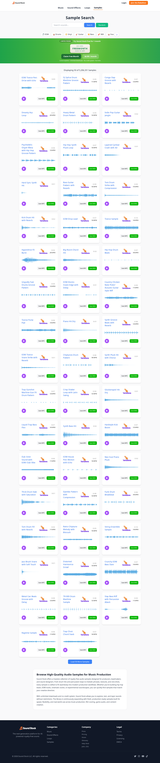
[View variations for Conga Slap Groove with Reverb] (126, 80)
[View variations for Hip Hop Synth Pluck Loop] (84, 146)
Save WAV (51, 99)
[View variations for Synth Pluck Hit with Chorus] (127, 356)
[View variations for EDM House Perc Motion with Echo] (84, 460)
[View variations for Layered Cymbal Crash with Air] (127, 146)
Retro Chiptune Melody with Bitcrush (70, 529)
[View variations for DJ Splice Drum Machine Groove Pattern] (84, 80)
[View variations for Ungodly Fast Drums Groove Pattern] (43, 285)
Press (84, 731)
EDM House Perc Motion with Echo (68, 459)
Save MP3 (41, 99)
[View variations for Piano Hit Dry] (85, 321)
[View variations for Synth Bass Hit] (85, 426)
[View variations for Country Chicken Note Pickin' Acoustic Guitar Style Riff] (126, 286)
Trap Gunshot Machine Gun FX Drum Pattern (29, 392)
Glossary (85, 740)
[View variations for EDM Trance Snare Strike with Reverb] (44, 357)
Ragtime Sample (29, 632)
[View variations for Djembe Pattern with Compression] (84, 494)
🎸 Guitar (80, 34)
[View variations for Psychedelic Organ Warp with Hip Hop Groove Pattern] (43, 149)
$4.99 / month (91, 56)
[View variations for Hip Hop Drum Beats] (126, 251)
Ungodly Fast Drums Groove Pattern (28, 285)
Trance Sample (111, 219)
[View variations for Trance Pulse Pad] (43, 321)
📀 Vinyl (68, 34)
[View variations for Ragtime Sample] (43, 633)
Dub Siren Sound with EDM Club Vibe (28, 459)
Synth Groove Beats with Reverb (111, 322)
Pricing (84, 734)
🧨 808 (101, 34)
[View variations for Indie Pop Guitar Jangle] (127, 114)
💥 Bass (91, 34)
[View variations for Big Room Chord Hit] (85, 251)
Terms (119, 731)
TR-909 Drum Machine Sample (69, 599)
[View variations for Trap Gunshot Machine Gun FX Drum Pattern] (43, 392)
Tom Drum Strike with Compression (111, 185)
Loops (87, 7)
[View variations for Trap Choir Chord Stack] (84, 633)
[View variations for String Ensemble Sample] (126, 528)
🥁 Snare (111, 34)
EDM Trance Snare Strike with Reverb (29, 357)
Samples (98, 7)
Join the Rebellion (138, 3)
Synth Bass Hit (69, 426)
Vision (84, 737)
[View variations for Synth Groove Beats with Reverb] (126, 323)
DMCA (119, 742)
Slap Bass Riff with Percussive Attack (112, 599)
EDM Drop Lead (70, 219)
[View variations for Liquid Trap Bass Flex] (43, 426)
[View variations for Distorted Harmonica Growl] (84, 564)
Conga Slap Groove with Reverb (110, 80)
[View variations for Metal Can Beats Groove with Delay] (43, 599)
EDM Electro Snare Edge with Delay (70, 285)
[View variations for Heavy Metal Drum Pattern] (84, 114)
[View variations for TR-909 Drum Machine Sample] (84, 599)
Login (124, 3)
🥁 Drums (57, 34)
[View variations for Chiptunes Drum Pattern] (84, 356)
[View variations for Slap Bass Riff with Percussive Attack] (126, 599)
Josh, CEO (85, 746)
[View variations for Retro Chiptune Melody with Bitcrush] (84, 529)
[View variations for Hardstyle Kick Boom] (126, 426)
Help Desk (85, 743)
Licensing (120, 738)
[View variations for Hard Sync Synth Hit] (44, 184)
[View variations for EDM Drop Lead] (84, 219)
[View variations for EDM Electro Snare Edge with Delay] (85, 285)
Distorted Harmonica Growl (68, 564)
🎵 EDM (45, 34)
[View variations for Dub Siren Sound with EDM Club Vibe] (43, 460)
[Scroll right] (117, 35)
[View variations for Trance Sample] (126, 219)
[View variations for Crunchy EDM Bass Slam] (126, 563)
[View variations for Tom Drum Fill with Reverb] (43, 528)
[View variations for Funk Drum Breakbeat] (126, 493)
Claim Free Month (71, 56)
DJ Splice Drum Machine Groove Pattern (70, 80)
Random (102, 25)
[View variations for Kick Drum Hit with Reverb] (44, 219)
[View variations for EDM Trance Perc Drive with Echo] (44, 79)
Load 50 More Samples (80, 662)
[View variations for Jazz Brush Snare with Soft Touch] (44, 563)
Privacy (119, 735)
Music (61, 7)
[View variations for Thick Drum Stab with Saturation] (44, 493)
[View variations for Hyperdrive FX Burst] (43, 251)
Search (89, 25)
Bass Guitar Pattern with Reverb (68, 185)
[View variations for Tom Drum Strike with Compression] (126, 185)
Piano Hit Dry (69, 321)
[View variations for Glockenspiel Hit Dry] (127, 391)
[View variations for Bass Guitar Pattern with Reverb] (84, 185)
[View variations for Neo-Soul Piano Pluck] (127, 458)
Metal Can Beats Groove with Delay (29, 599)
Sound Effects (74, 7)
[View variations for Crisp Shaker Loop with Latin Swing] (84, 392)
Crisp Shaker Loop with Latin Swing (70, 392)
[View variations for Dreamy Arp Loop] (43, 114)
